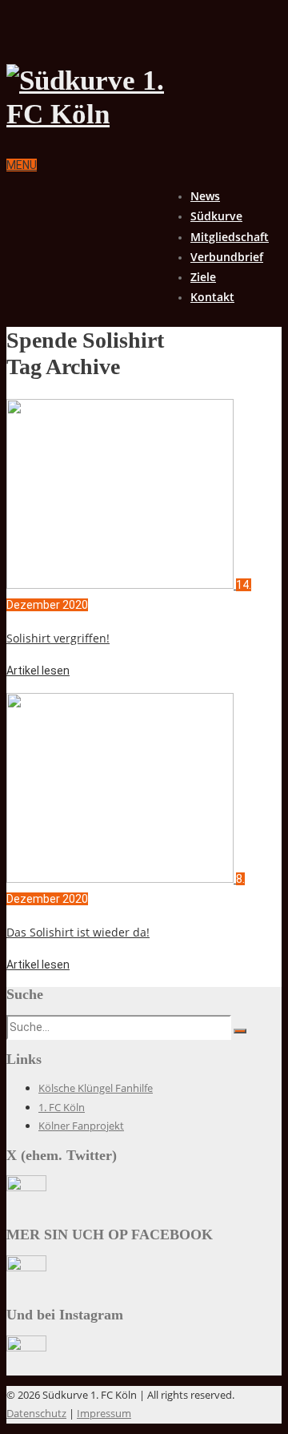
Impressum (104, 1413)
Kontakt (212, 296)
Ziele (203, 276)
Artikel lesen (38, 670)
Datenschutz (36, 1413)
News (205, 195)
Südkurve (216, 216)
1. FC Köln (61, 1107)
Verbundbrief (226, 256)
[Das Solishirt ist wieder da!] (121, 878)
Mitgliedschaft (229, 236)
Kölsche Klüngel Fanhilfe (95, 1088)
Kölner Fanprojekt (81, 1125)
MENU (21, 165)
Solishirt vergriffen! (58, 638)
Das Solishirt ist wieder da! (78, 932)
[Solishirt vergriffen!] (121, 584)
